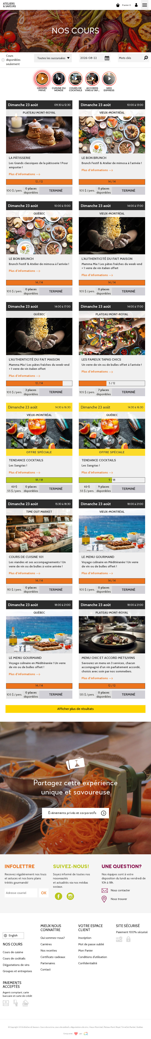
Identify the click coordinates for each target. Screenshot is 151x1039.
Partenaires (48, 963)
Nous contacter (120, 890)
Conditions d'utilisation (92, 957)
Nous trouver (118, 899)
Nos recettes (49, 950)
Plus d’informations (22, 174)
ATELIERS (9, 5)
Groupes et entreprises (17, 971)
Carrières (46, 944)
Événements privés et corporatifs (72, 813)
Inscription (84, 938)
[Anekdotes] (86, 1034)
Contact (46, 969)
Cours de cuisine (13, 952)
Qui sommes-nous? (53, 938)
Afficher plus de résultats (75, 709)
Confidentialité (87, 963)
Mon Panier (85, 950)
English (12, 935)
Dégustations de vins (16, 965)
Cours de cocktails (14, 958)
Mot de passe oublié (91, 944)
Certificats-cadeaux (53, 957)
